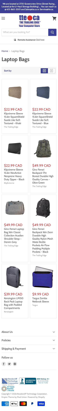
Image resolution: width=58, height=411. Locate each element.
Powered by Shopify (36, 397)
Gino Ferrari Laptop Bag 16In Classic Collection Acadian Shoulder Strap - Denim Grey (14, 235)
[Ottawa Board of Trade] (8, 390)
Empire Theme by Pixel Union (14, 397)
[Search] (52, 32)
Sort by (7, 70)
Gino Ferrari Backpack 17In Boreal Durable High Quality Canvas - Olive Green (43, 176)
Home (5, 51)
